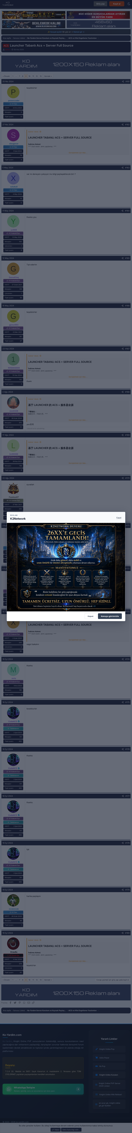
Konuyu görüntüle (110, 616)
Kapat (118, 517)
